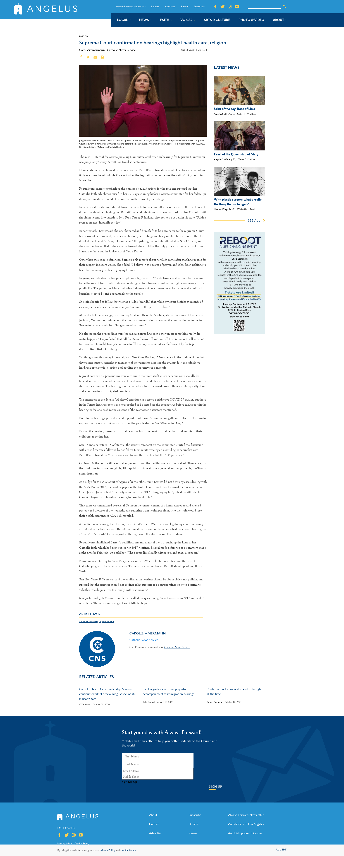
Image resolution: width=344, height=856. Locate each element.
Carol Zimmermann (92, 50)
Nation (83, 36)
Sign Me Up (129, 781)
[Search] (284, 6)
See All (254, 220)
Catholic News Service (121, 50)
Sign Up (215, 786)
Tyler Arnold (149, 702)
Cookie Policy (82, 843)
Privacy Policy (107, 850)
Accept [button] (281, 849)
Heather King (220, 209)
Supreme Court (106, 621)
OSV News (84, 704)
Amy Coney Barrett (88, 621)
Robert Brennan (214, 702)
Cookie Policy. (128, 850)
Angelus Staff (220, 114)
